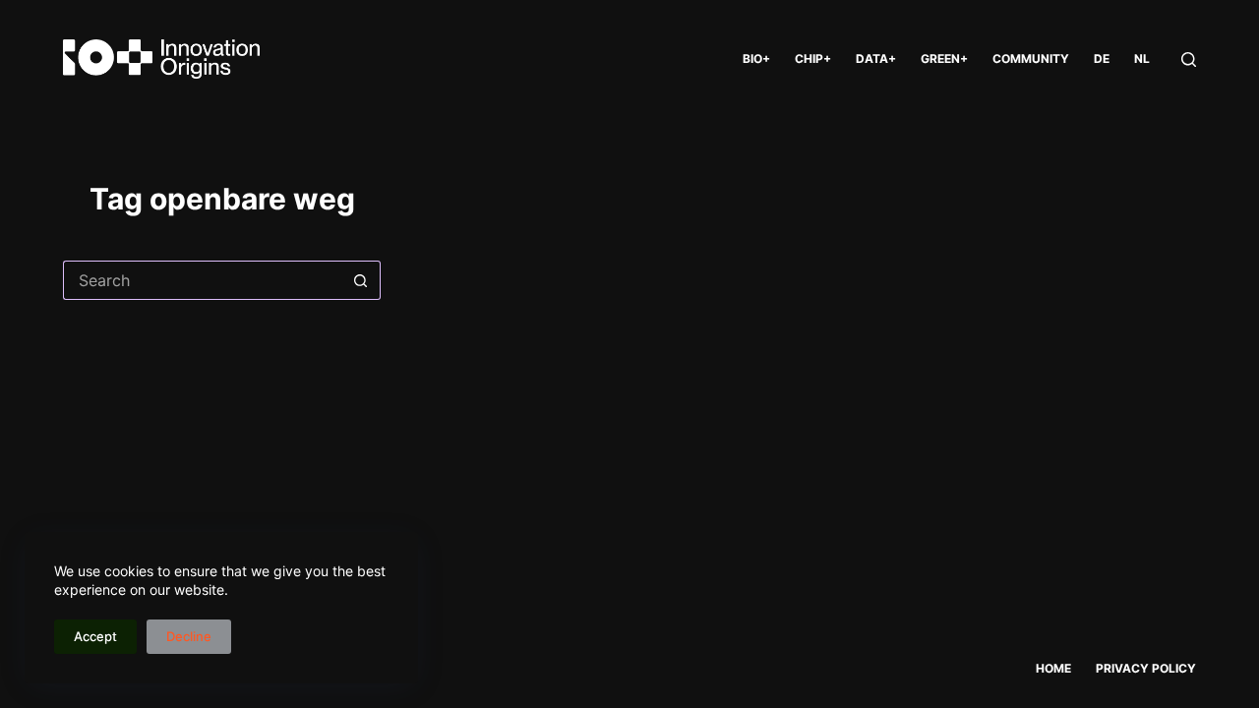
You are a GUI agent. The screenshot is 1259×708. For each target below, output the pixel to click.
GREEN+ (944, 58)
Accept (95, 636)
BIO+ (756, 58)
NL (1142, 58)
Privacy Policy (1146, 668)
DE (1101, 58)
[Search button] (361, 280)
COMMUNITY (1030, 58)
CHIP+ (813, 58)
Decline (188, 636)
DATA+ (876, 58)
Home (1053, 668)
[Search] (1188, 59)
